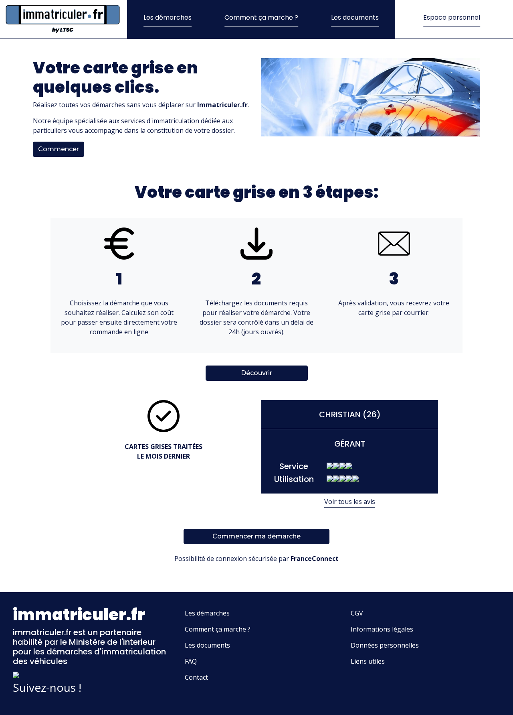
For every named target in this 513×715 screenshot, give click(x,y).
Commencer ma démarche (256, 536)
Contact (196, 677)
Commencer (58, 149)
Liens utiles (368, 661)
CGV (357, 613)
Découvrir (256, 373)
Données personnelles (385, 645)
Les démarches (167, 17)
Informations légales (382, 629)
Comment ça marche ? (261, 17)
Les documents (355, 17)
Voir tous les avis (349, 501)
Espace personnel (451, 17)
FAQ (191, 661)
